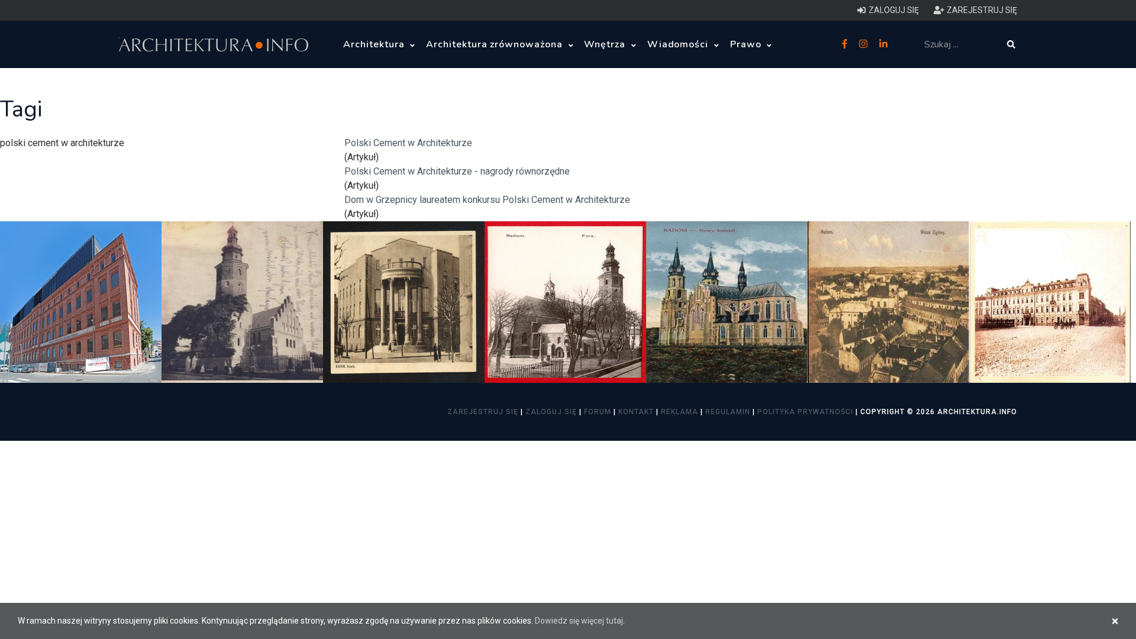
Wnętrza (606, 44)
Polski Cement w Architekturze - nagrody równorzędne (457, 171)
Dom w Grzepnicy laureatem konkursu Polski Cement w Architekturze (487, 199)
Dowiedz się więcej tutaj (579, 620)
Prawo (747, 44)
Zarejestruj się (482, 412)
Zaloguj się (551, 412)
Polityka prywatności (805, 412)
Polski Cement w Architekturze (408, 143)
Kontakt (636, 412)
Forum (597, 412)
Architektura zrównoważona (496, 44)
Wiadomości (679, 44)
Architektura (375, 44)
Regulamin (727, 412)
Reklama (679, 412)
